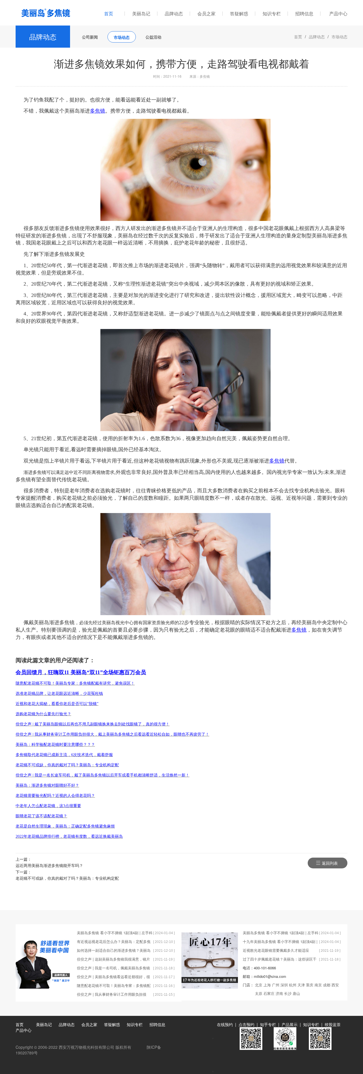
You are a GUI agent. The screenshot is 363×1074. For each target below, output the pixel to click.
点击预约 (246, 1024)
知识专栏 (272, 13)
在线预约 (225, 1024)
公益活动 (153, 37)
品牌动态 (174, 13)
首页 (108, 13)
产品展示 (289, 1024)
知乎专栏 (268, 1024)
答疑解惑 (239, 13)
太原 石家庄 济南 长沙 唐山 (277, 993)
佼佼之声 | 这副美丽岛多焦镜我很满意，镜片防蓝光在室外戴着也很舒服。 (113, 959)
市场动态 (122, 37)
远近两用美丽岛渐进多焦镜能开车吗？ (49, 865)
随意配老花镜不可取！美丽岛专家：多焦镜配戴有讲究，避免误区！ (114, 986)
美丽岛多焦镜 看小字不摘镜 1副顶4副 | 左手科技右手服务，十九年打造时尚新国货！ (115, 933)
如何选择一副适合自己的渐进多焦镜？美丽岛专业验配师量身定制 (114, 951)
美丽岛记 (141, 13)
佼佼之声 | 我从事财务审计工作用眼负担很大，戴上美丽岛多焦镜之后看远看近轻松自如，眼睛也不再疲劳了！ (112, 995)
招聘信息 (304, 13)
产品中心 (338, 13)
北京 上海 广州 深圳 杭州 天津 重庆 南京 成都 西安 (297, 985)
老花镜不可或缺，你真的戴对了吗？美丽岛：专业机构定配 (67, 878)
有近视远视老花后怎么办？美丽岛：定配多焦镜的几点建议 (114, 942)
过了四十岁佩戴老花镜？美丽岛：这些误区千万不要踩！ (279, 959)
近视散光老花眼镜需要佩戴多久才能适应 (276, 950)
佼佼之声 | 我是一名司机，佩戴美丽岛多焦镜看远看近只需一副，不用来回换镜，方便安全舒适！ (114, 968)
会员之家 (206, 13)
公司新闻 (90, 37)
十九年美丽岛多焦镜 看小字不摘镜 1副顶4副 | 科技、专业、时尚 (280, 942)
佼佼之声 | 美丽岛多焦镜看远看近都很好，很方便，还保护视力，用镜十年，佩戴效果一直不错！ (114, 977)
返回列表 (330, 863)
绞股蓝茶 (333, 1024)
